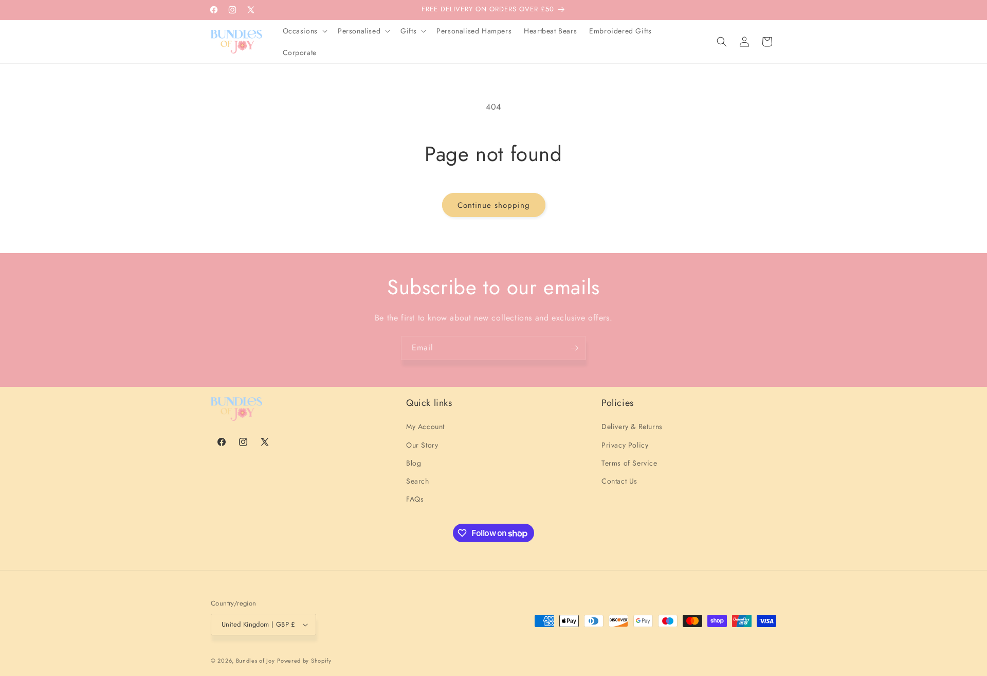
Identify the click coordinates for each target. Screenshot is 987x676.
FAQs (415, 499)
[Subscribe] (574, 348)
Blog (413, 463)
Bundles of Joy (255, 660)
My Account (425, 426)
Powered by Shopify (304, 660)
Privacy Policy (624, 445)
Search (417, 481)
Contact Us (619, 481)
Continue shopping (494, 205)
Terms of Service (629, 463)
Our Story (422, 445)
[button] (304, 31)
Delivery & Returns (632, 426)
